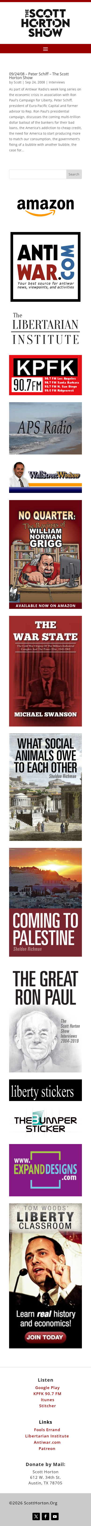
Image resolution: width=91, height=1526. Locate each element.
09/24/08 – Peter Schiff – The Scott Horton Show (39, 75)
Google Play (47, 1387)
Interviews (57, 82)
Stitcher (47, 1405)
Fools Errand (47, 1429)
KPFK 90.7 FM (47, 1393)
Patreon (47, 1448)
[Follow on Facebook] (45, 1516)
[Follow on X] (36, 1516)
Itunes (47, 1399)
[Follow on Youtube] (55, 1516)
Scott (17, 82)
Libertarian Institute (47, 1436)
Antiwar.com (47, 1442)
